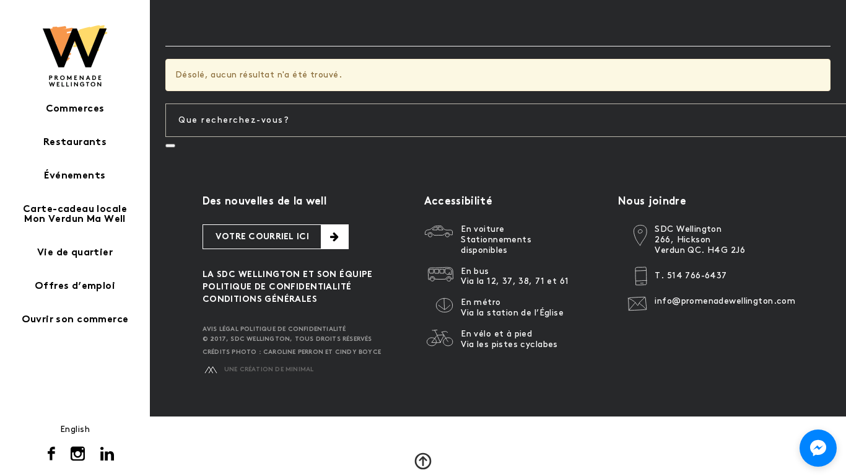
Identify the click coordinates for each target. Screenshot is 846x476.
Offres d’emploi (75, 286)
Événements (74, 176)
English (75, 429)
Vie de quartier (75, 253)
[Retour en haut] (423, 461)
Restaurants (75, 143)
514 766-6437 (697, 275)
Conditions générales (260, 300)
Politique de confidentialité (277, 287)
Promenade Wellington (75, 56)
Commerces (75, 109)
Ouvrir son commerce (75, 320)
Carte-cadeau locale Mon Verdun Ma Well (75, 214)
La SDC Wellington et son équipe (288, 275)
